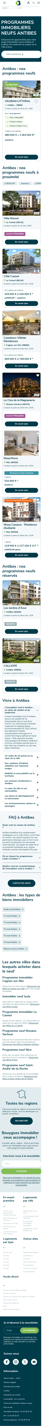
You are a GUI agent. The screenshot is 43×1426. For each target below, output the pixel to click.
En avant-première (9, 1199)
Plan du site (8, 1407)
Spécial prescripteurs (31, 1252)
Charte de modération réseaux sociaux (18, 1403)
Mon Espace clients (10, 1300)
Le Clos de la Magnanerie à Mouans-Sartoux (9, 1213)
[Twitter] (25, 1362)
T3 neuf (6, 1259)
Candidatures (28, 1256)
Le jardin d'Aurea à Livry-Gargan (10, 1233)
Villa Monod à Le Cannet (9, 1228)
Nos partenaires (29, 1271)
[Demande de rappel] (34, 1418)
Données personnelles (12, 1386)
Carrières (26, 1259)
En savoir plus (21, 157)
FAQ (4, 1306)
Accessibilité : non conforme (14, 1399)
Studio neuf (7, 1252)
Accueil (4, 8)
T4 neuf (6, 1262)
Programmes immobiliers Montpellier (28, 1223)
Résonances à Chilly (10, 1223)
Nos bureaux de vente (11, 1309)
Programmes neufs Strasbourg (30, 1230)
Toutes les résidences (11, 1303)
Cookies (6, 1391)
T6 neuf (6, 1268)
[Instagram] (16, 1362)
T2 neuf (6, 1256)
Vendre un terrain (9, 1293)
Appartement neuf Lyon (30, 1212)
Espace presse (28, 1265)
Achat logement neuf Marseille (31, 1217)
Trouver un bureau (30, 1268)
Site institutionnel (29, 1262)
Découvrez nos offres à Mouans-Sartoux (20, 1044)
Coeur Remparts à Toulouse (10, 1219)
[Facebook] (7, 1362)
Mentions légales (10, 1382)
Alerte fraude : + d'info (12, 1378)
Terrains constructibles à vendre (15, 1290)
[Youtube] (34, 1362)
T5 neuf (6, 1265)
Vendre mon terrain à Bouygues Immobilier (19, 1296)
